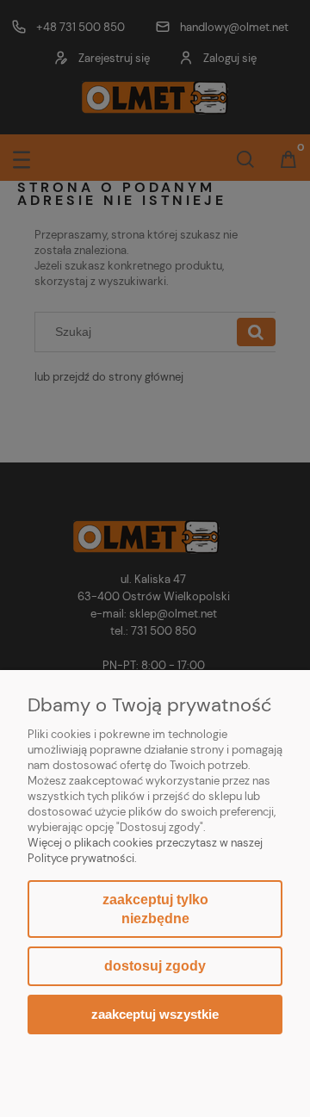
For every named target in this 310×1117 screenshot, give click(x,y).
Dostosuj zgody (155, 966)
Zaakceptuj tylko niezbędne (155, 909)
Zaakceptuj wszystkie (155, 1014)
